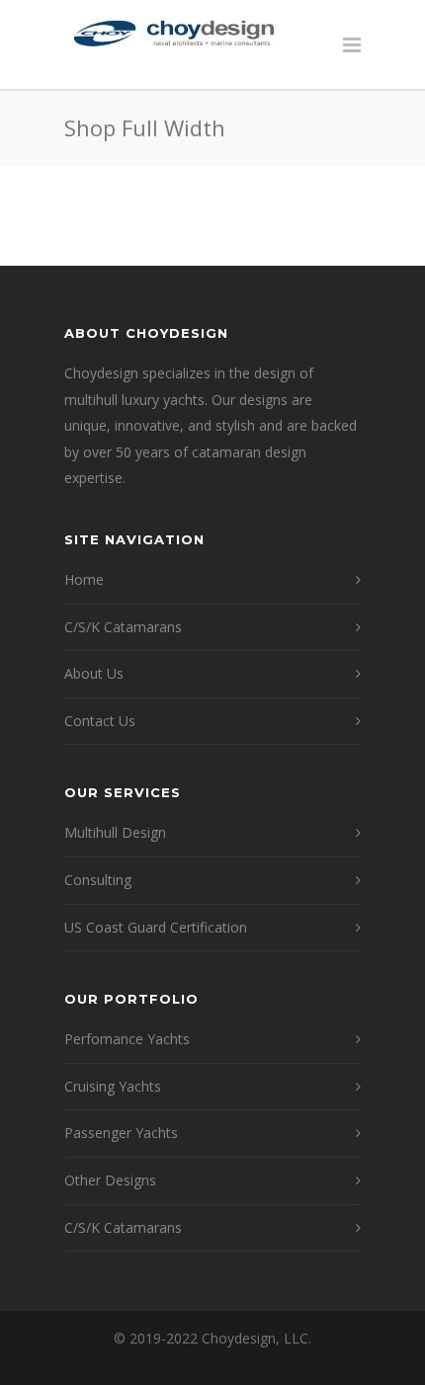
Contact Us (99, 720)
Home (84, 579)
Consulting (97, 879)
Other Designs (110, 1180)
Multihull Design (115, 832)
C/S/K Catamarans (123, 626)
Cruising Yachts (112, 1086)
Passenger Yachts (121, 1132)
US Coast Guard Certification (155, 927)
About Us (94, 673)
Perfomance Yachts (127, 1038)
